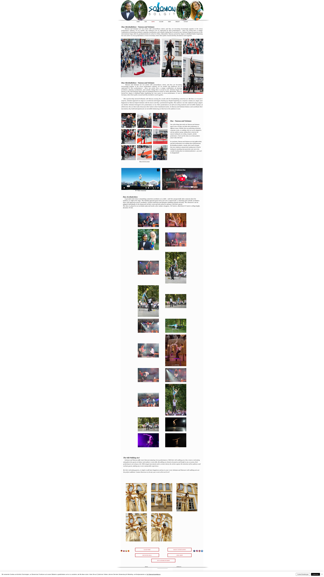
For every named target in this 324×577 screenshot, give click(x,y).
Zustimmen (316, 574)
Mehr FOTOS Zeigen (144, 161)
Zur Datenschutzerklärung (153, 574)
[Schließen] (322, 574)
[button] (128, 120)
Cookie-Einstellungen (303, 574)
